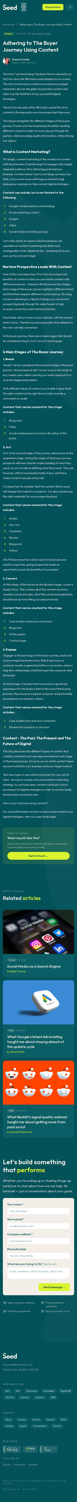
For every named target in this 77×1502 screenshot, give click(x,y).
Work (63, 1419)
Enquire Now (52, 7)
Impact (23, 1426)
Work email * (15, 1219)
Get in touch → (38, 856)
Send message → (54, 1287)
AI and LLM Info (30, 1489)
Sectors (36, 1419)
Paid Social (31, 1391)
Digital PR (66, 1391)
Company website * (20, 1234)
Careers (22, 1419)
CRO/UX (9, 1397)
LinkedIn (33, 1464)
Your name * (15, 1204)
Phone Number (17, 1249)
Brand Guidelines (11, 1489)
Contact (57, 1426)
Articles (9, 1426)
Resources (9, 24)
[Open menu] (70, 7)
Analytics (39, 1397)
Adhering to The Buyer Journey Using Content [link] (46, 24)
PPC (18, 1391)
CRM (53, 1397)
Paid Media (48, 1391)
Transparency (40, 1426)
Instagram (19, 1464)
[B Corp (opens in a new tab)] (23, 7)
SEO (7, 1391)
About (8, 1419)
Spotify (7, 1464)
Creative (24, 1397)
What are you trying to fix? (31, 1264)
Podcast (50, 1419)
